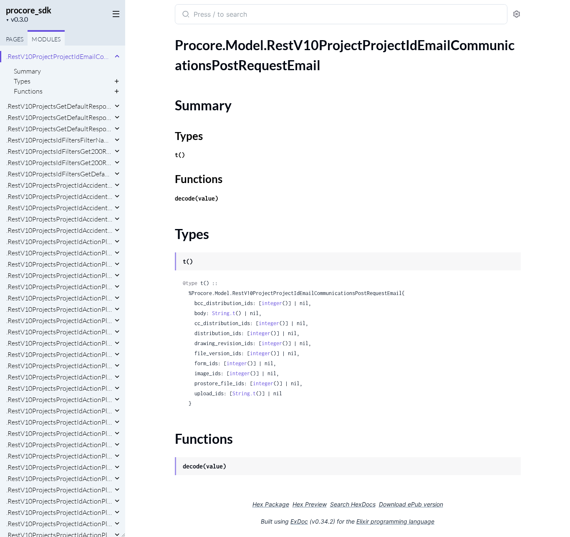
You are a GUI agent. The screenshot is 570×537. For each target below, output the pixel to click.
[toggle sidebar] (114, 13)
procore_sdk (28, 10)
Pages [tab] (14, 39)
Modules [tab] (46, 39)
